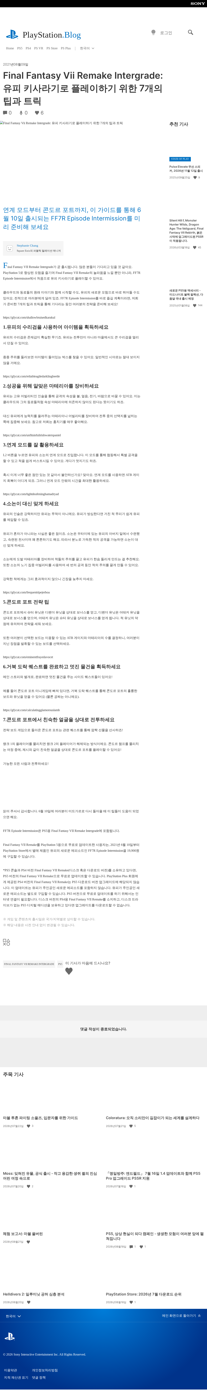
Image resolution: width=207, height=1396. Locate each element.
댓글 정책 (39, 1377)
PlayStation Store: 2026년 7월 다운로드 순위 (144, 1294)
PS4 (28, 48)
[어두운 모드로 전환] (153, 33)
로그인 (166, 33)
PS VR (38, 48)
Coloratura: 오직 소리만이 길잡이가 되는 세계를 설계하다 (153, 1118)
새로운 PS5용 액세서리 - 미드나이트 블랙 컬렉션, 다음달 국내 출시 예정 (186, 294)
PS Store (52, 48)
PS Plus (66, 48)
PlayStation (52, 34)
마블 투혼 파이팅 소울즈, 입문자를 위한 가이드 (40, 1118)
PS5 (19, 48)
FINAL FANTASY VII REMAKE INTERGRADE (29, 964)
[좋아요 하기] (195, 177)
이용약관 (10, 1370)
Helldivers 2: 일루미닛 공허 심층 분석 (33, 1294)
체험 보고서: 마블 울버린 (23, 1234)
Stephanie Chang (27, 245)
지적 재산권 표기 (16, 1377)
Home (10, 48)
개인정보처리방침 (45, 1370)
